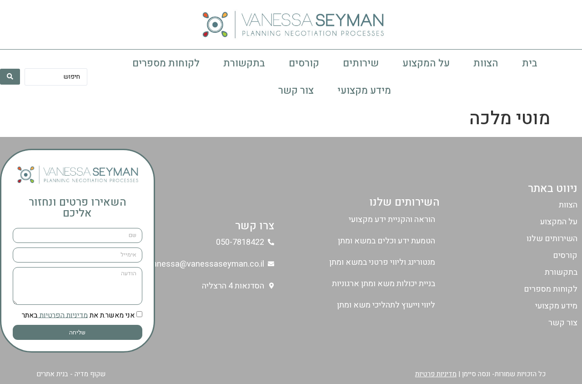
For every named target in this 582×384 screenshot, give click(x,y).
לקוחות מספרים (166, 63)
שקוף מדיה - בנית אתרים (70, 374)
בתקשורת (244, 63)
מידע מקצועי (364, 90)
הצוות (485, 63)
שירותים (361, 63)
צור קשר (296, 90)
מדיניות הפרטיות (63, 314)
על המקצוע (426, 63)
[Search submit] (10, 77)
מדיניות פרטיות (436, 374)
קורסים (304, 63)
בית (529, 63)
